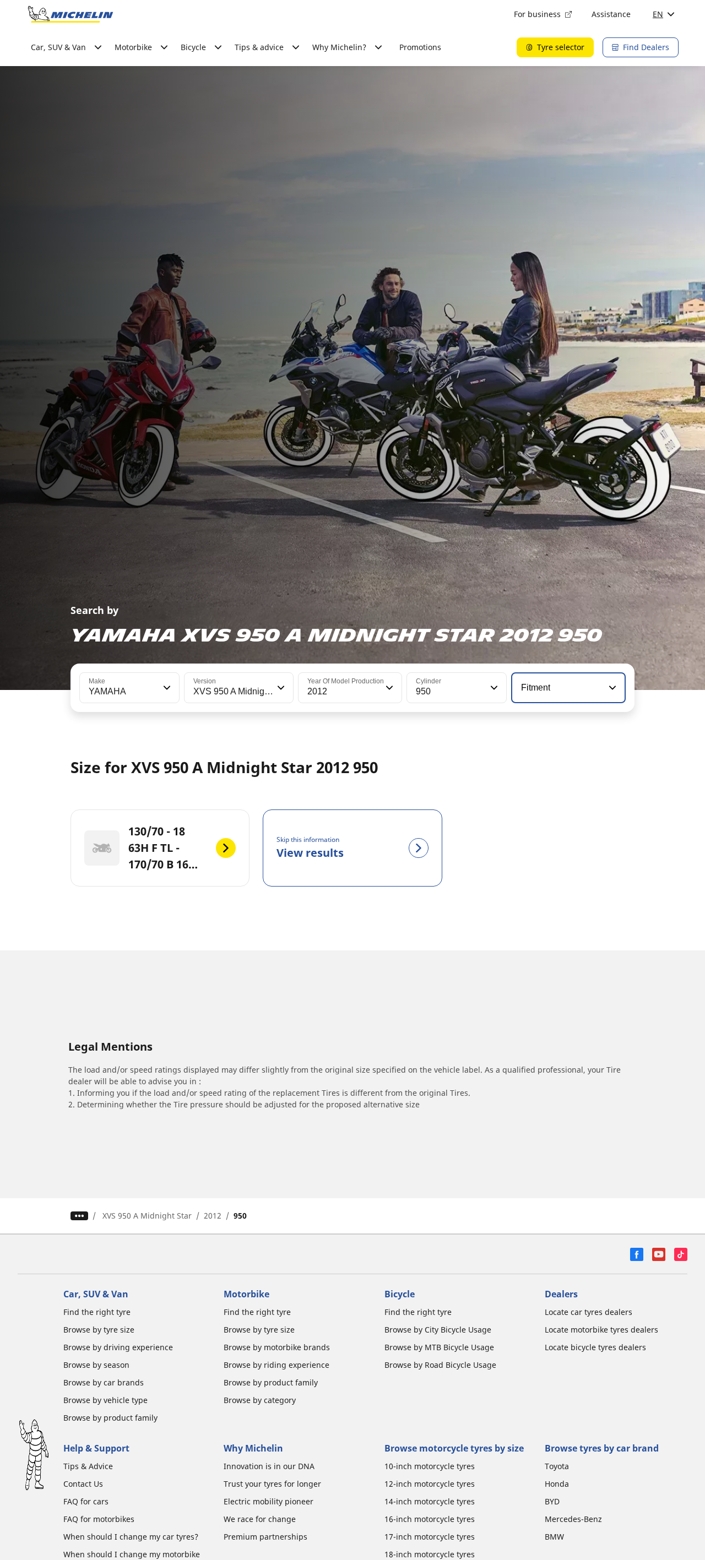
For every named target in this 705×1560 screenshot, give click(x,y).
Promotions (420, 47)
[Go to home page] (70, 14)
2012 (212, 1215)
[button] (165, 687)
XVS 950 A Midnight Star (147, 1215)
